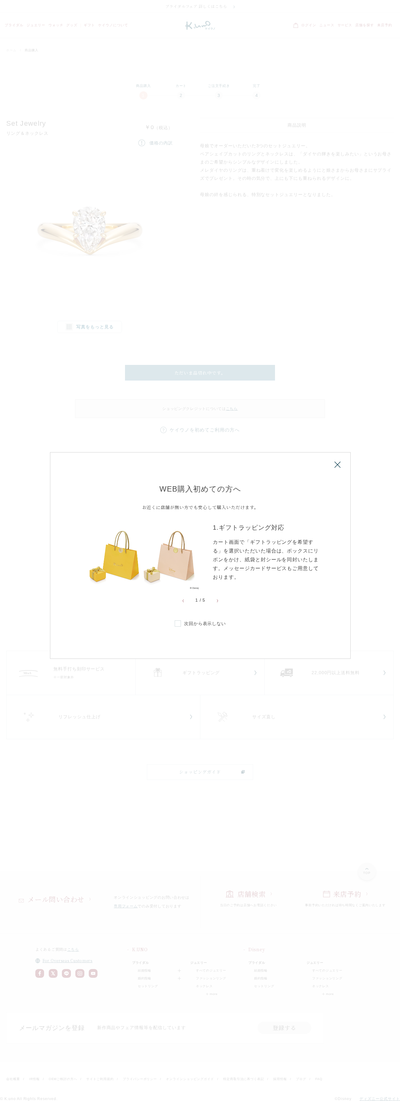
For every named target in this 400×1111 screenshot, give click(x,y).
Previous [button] (183, 601)
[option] (200, 556)
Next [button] (217, 601)
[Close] (337, 465)
